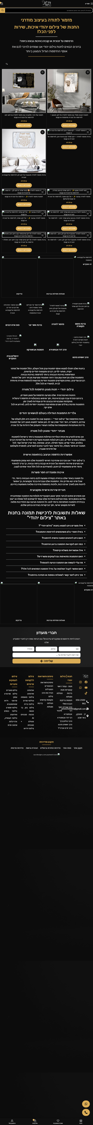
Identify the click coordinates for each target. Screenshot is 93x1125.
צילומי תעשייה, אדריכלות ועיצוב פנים (10, 721)
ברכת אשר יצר (35, 324)
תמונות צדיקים (66, 700)
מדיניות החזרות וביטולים (50, 748)
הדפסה (38, 374)
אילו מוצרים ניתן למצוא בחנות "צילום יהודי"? (61, 525)
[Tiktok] (86, 693)
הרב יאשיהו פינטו (81, 357)
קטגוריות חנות (66, 689)
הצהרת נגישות (32, 748)
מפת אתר (67, 748)
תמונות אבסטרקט (35, 349)
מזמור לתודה (58, 324)
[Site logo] (46, 3)
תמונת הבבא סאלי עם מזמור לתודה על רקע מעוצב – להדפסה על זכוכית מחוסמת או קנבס (69, 116)
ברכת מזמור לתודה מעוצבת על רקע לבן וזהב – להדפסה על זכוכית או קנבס (69, 240)
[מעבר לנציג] (86, 1103)
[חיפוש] (2, 10)
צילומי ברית (29, 704)
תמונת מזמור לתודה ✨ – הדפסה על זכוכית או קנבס (24, 196)
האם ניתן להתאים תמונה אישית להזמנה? (62, 537)
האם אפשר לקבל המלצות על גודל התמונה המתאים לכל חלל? (52, 568)
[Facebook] (86, 682)
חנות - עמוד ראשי (65, 686)
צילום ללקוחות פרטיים (29, 680)
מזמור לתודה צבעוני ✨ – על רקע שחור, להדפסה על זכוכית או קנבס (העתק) (69, 197)
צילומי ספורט (11, 707)
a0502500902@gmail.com (73, 708)
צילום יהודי (49, 46)
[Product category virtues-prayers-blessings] (55, 276)
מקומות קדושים (46, 699)
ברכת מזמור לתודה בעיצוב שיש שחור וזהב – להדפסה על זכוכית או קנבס (69, 219)
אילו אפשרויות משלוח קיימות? (68, 550)
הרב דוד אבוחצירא (58, 349)
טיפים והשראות (45, 676)
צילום (51, 696)
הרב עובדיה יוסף (65, 707)
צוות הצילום (61, 498)
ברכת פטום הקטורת (80, 325)
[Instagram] (80, 682)
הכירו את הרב (47, 692)
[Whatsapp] (80, 687)
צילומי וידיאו (29, 728)
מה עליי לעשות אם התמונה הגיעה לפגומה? (61, 562)
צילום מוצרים (11, 690)
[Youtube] (86, 687)
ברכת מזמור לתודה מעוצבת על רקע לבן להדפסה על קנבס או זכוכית (24, 176)
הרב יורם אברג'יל (65, 728)
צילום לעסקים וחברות (13, 680)
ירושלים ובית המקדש (13, 357)
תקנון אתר (78, 748)
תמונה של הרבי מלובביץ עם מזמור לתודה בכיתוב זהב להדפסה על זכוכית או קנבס (24, 116)
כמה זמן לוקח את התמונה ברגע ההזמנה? (62, 544)
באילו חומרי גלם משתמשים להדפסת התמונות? (59, 531)
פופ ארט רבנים (12, 324)
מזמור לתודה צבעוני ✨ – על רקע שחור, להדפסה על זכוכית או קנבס (24, 219)
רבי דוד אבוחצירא (64, 717)
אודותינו (30, 690)
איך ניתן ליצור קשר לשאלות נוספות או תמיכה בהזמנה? (55, 574)
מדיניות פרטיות (17, 748)
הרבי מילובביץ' (66, 721)
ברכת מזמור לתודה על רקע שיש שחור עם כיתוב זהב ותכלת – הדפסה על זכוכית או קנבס (24, 240)
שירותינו (30, 693)
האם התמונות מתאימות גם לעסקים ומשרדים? (60, 556)
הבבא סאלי (67, 703)
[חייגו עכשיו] (86, 1112)
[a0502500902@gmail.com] (87, 709)
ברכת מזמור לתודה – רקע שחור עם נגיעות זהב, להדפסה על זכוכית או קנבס (69, 137)
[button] (46, 526)
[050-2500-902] (87, 702)
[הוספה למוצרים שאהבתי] (42, 72)
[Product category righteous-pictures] (19, 276)
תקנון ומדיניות (46, 741)
